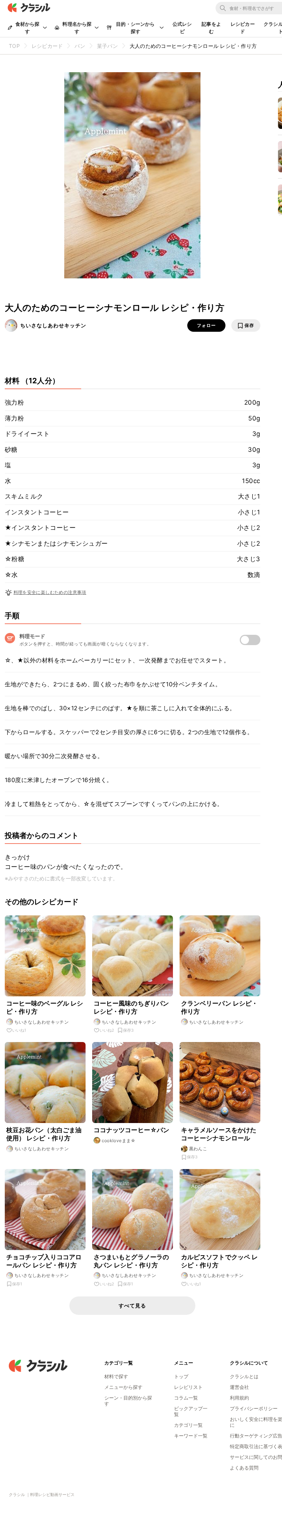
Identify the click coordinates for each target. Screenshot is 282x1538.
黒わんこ (198, 1148)
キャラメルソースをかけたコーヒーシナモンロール (219, 1134)
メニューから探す (123, 1387)
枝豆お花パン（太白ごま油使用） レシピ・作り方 (44, 1134)
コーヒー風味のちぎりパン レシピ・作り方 (131, 1007)
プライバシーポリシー (254, 1408)
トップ (181, 1376)
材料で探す (116, 1376)
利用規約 (239, 1398)
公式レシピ (182, 27)
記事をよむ (211, 27)
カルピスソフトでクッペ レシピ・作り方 (219, 1261)
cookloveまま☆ (119, 1140)
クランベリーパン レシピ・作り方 (219, 1007)
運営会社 (239, 1387)
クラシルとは (244, 1376)
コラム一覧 (186, 1398)
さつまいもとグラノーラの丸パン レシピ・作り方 (131, 1261)
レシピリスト (188, 1387)
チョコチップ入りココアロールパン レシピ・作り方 (44, 1261)
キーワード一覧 (190, 1436)
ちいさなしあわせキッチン (53, 325)
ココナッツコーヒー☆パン (132, 1130)
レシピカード (243, 27)
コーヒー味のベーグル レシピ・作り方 (44, 1007)
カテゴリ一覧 (188, 1425)
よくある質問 (244, 1468)
